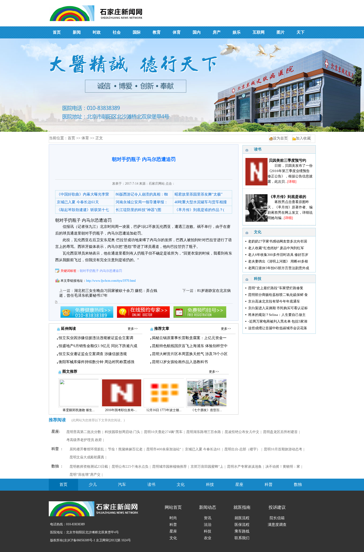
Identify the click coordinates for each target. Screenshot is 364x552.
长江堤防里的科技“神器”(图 (138, 210)
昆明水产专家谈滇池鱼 (244, 466)
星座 (239, 484)
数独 (298, 484)
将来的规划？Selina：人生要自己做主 (277, 315)
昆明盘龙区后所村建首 (280, 432)
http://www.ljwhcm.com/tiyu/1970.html (111, 281)
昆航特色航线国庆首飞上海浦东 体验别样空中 (190, 346)
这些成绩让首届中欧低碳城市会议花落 (277, 328)
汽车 (122, 484)
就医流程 (241, 518)
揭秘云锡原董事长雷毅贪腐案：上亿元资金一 (189, 338)
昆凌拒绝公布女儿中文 (242, 432)
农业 (207, 538)
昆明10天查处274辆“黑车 (163, 432)
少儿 (93, 484)
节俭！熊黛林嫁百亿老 (125, 449)
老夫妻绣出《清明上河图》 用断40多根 (278, 261)
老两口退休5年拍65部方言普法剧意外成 (278, 268)
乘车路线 (241, 531)
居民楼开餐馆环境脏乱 (87, 449)
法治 (207, 525)
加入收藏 (303, 138)
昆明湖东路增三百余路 (203, 432)
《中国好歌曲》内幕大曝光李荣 (83, 194)
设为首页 (280, 138)
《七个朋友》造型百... (206, 410)
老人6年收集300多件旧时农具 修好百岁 (278, 255)
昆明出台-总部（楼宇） (242, 449)
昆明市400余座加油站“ (163, 449)
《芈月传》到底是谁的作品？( (199, 210)
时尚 (173, 518)
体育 (85, 138)
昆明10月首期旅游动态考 (283, 449)
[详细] (291, 182)
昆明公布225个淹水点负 (130, 466)
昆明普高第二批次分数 (83, 432)
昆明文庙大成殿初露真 (87, 457)
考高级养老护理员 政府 (84, 440)
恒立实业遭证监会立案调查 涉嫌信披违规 (93, 354)
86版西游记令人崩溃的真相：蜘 (142, 194)
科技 (210, 484)
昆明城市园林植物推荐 (169, 466)
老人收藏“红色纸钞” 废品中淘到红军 (276, 248)
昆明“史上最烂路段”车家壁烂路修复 (275, 288)
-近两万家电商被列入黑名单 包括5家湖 (277, 321)
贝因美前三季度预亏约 (287, 160)
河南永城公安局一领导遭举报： (142, 202)
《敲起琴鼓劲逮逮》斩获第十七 (83, 210)
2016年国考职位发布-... (121, 410)
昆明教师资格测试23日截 (89, 466)
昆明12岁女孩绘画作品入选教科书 (180, 362)
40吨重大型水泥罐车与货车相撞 (201, 202)
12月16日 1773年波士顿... (163, 410)
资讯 (207, 518)
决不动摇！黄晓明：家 (282, 466)
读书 (151, 484)
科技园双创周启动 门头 (122, 432)
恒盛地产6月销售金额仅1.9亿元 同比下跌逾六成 (98, 346)
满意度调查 (277, 525)
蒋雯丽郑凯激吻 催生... (79, 410)
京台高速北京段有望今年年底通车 (274, 301)
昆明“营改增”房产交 (85, 474)
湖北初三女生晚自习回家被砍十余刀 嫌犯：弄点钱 (115, 291)
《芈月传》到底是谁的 (287, 197)
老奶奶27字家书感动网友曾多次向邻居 (277, 241)
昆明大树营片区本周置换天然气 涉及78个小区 (190, 354)
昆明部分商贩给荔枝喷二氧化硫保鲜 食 (278, 295)
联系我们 (241, 538)
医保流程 (241, 525)
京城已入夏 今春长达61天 (78, 202)
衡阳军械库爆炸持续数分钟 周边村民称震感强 (96, 362)
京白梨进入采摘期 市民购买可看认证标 (278, 308)
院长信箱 (277, 518)
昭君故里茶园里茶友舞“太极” (199, 194)
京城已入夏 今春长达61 (203, 449)
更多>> (133, 329)
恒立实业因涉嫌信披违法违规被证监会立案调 (96, 338)
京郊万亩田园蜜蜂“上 (207, 466)
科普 (269, 484)
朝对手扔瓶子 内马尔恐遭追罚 (101, 271)
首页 (71, 138)
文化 (181, 484)
